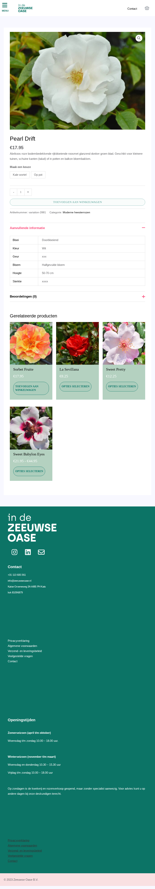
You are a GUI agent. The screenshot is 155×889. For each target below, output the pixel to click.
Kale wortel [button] (19, 174)
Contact (132, 8)
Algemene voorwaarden (22, 845)
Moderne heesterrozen (76, 212)
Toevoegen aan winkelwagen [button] (26, 388)
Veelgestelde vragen (20, 855)
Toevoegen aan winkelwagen (77, 202)
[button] (139, 38)
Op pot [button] (38, 174)
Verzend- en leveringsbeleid (25, 850)
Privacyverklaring (18, 840)
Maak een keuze (20, 167)
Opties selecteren (75, 386)
